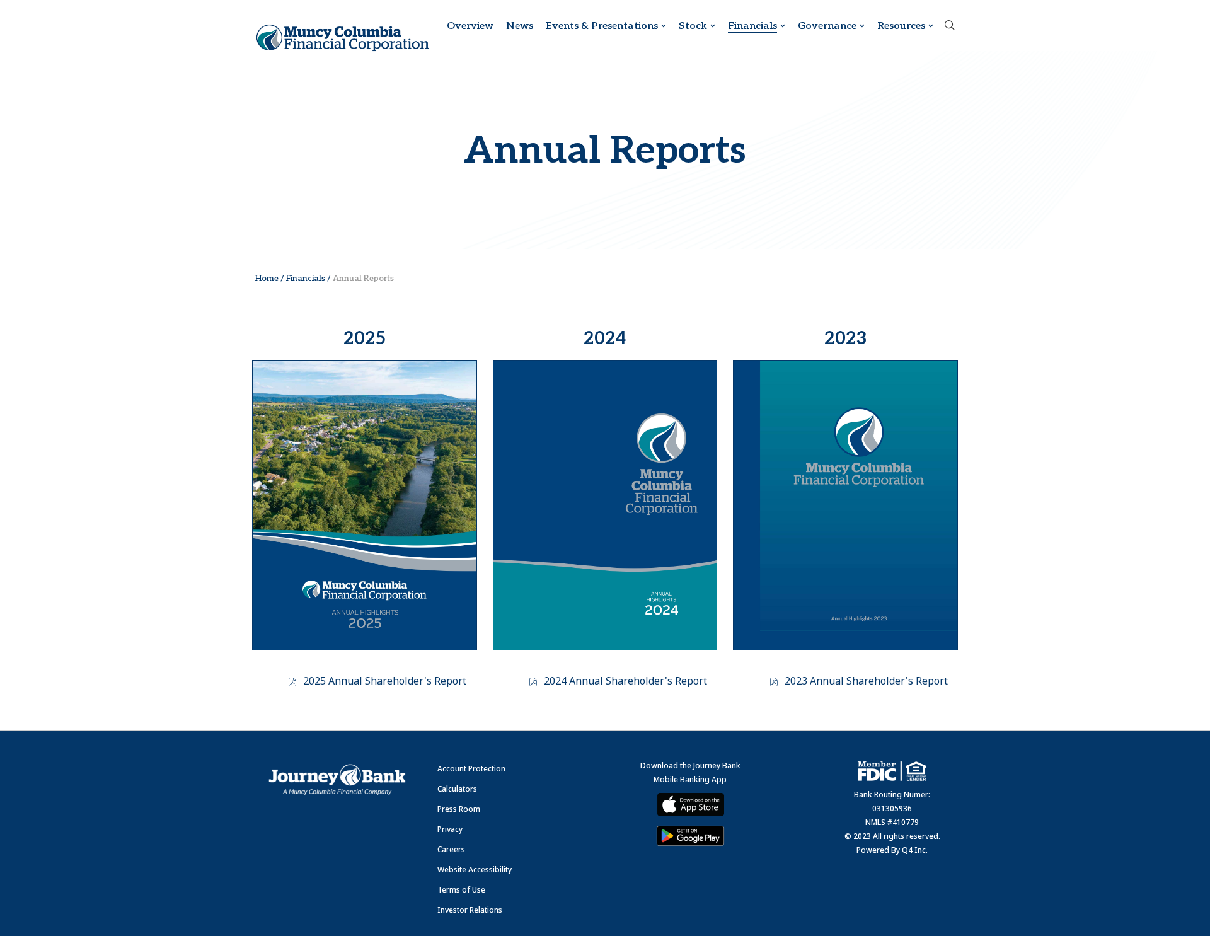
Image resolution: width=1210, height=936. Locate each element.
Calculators (457, 788)
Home (267, 279)
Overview (470, 26)
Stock (693, 26)
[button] (950, 26)
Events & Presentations (602, 26)
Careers (451, 849)
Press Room (458, 809)
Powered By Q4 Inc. (892, 850)
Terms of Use (461, 889)
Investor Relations (469, 909)
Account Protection (471, 768)
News (519, 26)
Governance (827, 26)
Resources (901, 26)
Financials (752, 26)
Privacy (450, 829)
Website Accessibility (474, 869)
